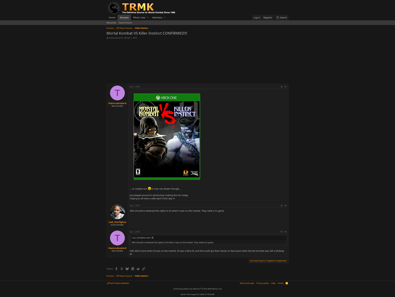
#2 (286, 205)
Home (112, 17)
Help (273, 283)
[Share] (281, 87)
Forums (124, 17)
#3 (286, 231)
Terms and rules (247, 283)
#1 (286, 86)
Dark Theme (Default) (119, 283)
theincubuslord (116, 37)
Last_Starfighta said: (141, 237)
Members (157, 17)
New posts (111, 22)
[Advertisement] (197, 62)
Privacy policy (262, 283)
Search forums (125, 22)
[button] (148, 17)
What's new (139, 17)
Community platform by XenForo (197, 289)
